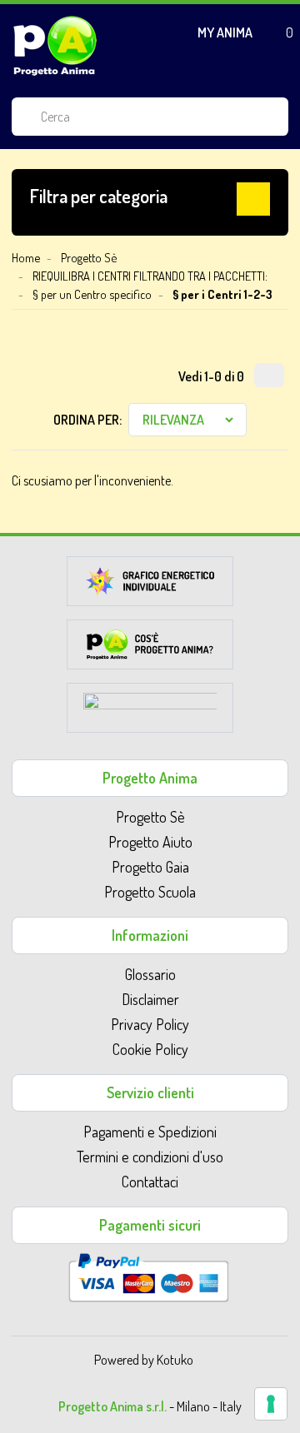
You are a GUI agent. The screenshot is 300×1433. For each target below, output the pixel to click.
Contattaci (150, 1181)
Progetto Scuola (150, 892)
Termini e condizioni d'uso (150, 1156)
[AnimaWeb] (150, 712)
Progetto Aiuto (150, 842)
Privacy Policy (150, 1024)
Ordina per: (87, 419)
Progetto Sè (150, 817)
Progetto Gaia (150, 867)
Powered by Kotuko (143, 1359)
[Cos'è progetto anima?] (150, 649)
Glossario (150, 974)
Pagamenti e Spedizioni (150, 1131)
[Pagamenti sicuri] (148, 1275)
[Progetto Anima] (55, 46)
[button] (149, 199)
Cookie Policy (150, 1049)
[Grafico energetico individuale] (150, 586)
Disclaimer (150, 999)
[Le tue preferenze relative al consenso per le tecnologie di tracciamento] (271, 1404)
